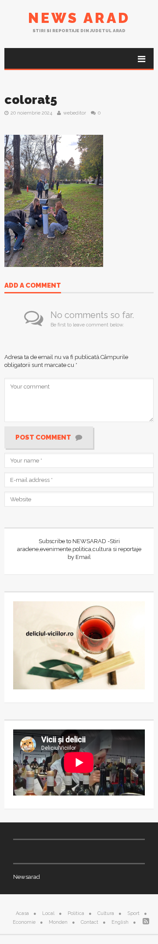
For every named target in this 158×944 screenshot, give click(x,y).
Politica (76, 913)
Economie (24, 922)
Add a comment (32, 285)
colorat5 (30, 100)
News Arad (79, 18)
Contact (89, 922)
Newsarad (26, 877)
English (120, 922)
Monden (58, 922)
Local (48, 913)
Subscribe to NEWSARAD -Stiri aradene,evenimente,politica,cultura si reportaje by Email (79, 549)
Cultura (105, 913)
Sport (133, 913)
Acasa (22, 913)
